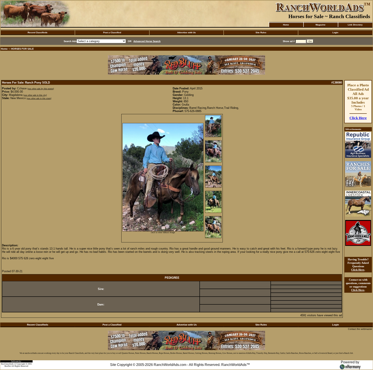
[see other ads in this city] (35, 95)
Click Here (358, 118)
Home (286, 25)
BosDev (8, 366)
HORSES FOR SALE (22, 48)
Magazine (321, 25)
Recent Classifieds (37, 32)
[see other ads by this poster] (40, 89)
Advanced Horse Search (147, 41)
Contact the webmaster (360, 329)
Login (335, 32)
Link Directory (355, 25)
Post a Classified (112, 32)
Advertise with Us (186, 32)
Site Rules (261, 32)
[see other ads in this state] (39, 98)
